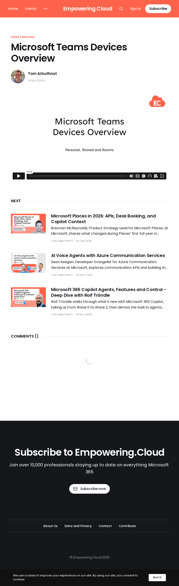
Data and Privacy (78, 526)
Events (30, 8)
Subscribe (158, 8)
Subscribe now (93, 488)
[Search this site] (121, 8)
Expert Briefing (23, 37)
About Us (50, 526)
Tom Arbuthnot (42, 73)
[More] (45, 8)
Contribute (127, 526)
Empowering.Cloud (87, 8)
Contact (105, 526)
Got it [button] (157, 577)
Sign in (135, 8)
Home (13, 8)
